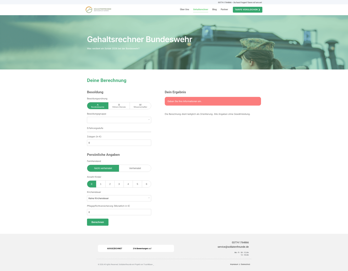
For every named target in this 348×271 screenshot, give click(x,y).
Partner (224, 9)
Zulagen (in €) (94, 136)
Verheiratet (135, 168)
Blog (214, 9)
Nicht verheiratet (103, 168)
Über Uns (184, 9)
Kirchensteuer (94, 192)
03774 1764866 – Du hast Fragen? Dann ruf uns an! (240, 2)
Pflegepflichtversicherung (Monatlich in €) (108, 206)
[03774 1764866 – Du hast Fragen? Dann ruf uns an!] (216, 2)
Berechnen (97, 222)
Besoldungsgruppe (96, 114)
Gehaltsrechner (200, 9)
